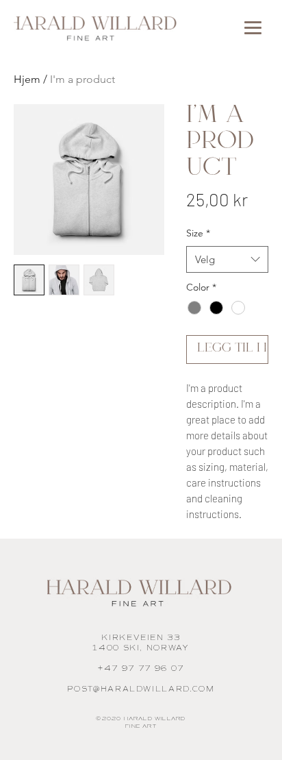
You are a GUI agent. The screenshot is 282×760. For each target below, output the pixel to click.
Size (198, 233)
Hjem (27, 79)
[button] (253, 28)
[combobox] (227, 259)
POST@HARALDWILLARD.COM (140, 689)
